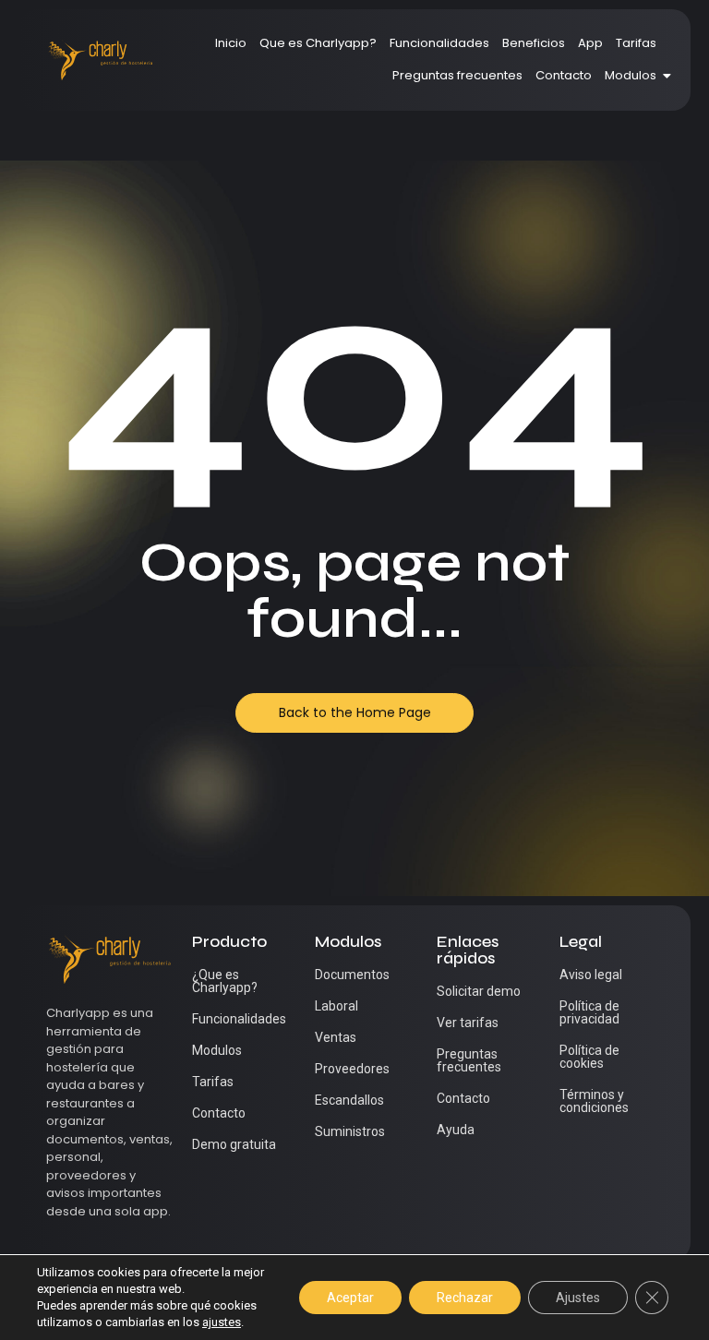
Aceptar (350, 1297)
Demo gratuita (234, 1144)
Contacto (563, 75)
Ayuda (456, 1129)
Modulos (630, 75)
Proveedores (352, 1068)
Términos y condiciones (594, 1101)
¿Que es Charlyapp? (225, 981)
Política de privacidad (589, 1012)
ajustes (221, 1322)
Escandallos (349, 1100)
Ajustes (578, 1297)
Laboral (336, 1006)
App (590, 43)
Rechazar (465, 1297)
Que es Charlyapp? (318, 43)
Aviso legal (590, 974)
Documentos (352, 974)
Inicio (230, 43)
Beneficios (533, 43)
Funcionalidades (439, 43)
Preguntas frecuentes (457, 75)
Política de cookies (589, 1057)
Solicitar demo (479, 991)
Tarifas (636, 43)
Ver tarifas (468, 1022)
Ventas (335, 1037)
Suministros (350, 1131)
